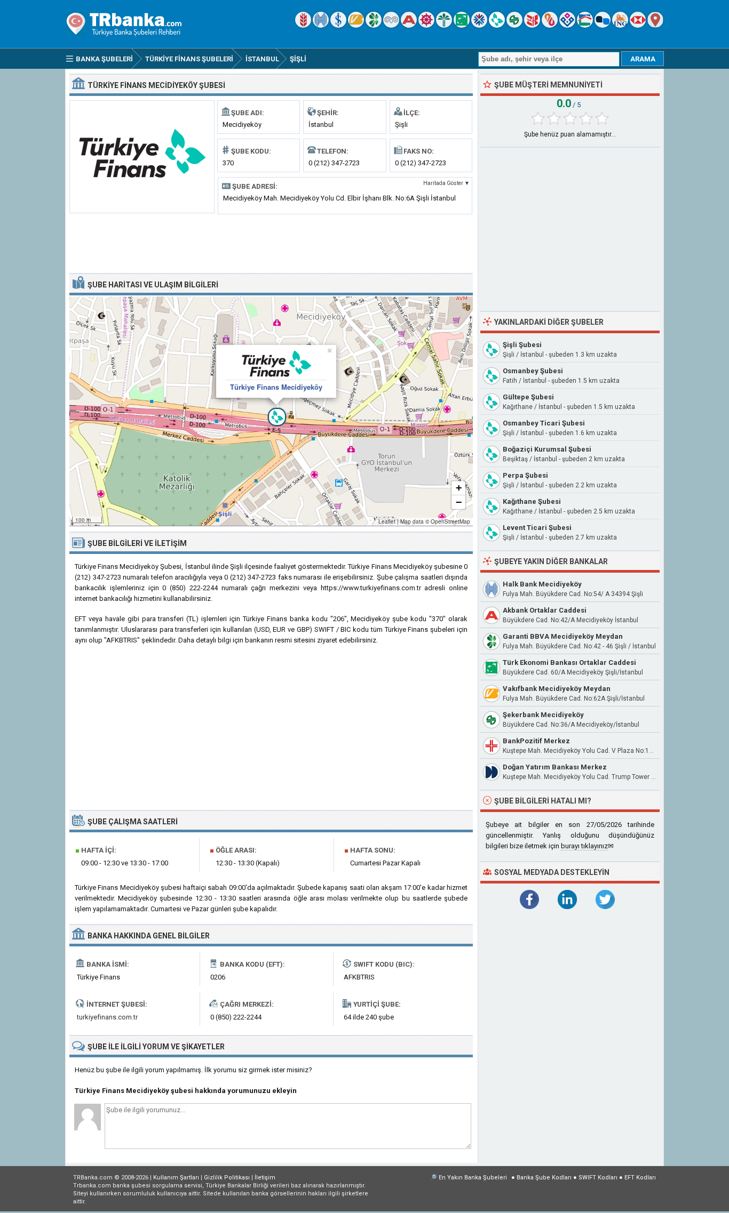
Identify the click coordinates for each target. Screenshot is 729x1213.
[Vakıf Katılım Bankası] (567, 25)
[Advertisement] (271, 243)
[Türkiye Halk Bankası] (321, 25)
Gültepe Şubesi (528, 397)
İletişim (265, 1177)
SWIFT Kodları (598, 1177)
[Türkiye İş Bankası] (338, 25)
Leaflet (386, 521)
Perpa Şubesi (525, 475)
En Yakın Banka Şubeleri (473, 1177)
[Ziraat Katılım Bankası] (532, 25)
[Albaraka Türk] (550, 25)
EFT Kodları (640, 1177)
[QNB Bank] (479, 25)
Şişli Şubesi (522, 345)
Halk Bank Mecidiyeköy (542, 584)
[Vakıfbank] (356, 25)
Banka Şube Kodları (544, 1177)
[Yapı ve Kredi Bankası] (391, 25)
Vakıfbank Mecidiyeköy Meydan (557, 689)
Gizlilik (227, 1177)
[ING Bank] (620, 25)
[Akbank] (409, 25)
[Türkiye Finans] (497, 25)
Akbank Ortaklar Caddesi (545, 610)
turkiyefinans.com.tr (107, 1017)
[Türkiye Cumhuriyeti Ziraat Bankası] (303, 25)
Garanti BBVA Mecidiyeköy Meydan (563, 636)
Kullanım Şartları (176, 1177)
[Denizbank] (426, 25)
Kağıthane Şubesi (532, 501)
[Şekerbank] (514, 25)
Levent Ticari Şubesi (537, 528)
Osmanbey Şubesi (533, 371)
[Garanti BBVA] (374, 25)
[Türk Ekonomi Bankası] (462, 25)
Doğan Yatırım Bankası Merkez (555, 767)
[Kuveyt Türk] (444, 25)
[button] (271, 411)
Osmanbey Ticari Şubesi (544, 423)
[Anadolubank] (603, 25)
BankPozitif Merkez (536, 741)
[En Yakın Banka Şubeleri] (655, 25)
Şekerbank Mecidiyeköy (543, 715)
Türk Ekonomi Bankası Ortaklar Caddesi (569, 662)
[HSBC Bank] (638, 25)
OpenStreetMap (450, 521)
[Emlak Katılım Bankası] (585, 25)
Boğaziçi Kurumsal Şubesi (547, 449)
